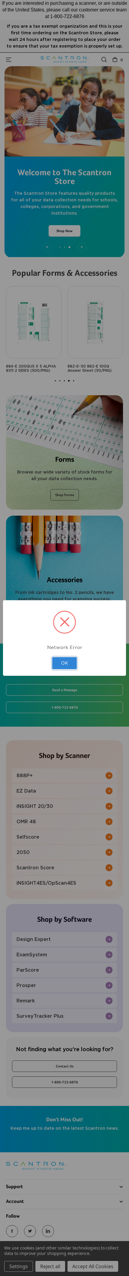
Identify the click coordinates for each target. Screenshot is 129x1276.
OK (64, 663)
